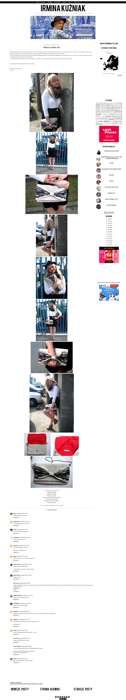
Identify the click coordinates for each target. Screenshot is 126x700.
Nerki (107, 113)
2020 (109, 223)
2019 (109, 225)
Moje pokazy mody (100, 113)
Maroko (107, 111)
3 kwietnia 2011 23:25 (24, 611)
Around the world (108, 103)
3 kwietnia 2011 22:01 (25, 603)
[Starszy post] (83, 692)
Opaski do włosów (117, 113)
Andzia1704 (16, 521)
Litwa (121, 110)
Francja (116, 106)
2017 (109, 229)
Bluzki (108, 104)
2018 (109, 227)
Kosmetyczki (119, 109)
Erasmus (103, 106)
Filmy (112, 106)
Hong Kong (108, 107)
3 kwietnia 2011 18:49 (24, 583)
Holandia (103, 107)
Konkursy (108, 109)
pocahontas (16, 537)
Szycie (118, 119)
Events (108, 106)
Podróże (112, 115)
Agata (14, 556)
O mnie (42, 2)
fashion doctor (16, 575)
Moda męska (111, 111)
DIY (121, 104)
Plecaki (108, 114)
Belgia (116, 103)
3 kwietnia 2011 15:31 (22, 529)
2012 (108, 240)
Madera (97, 111)
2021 (109, 221)
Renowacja (119, 116)
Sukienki (111, 119)
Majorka (101, 111)
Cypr (115, 104)
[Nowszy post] (19, 692)
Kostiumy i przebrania (101, 110)
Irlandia (97, 109)
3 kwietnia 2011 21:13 (27, 595)
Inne (113, 107)
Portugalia (108, 116)
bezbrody (15, 545)
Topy (97, 121)
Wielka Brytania (106, 123)
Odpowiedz (16, 517)
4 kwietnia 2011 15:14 (24, 638)
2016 (109, 232)
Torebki (61, 505)
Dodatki (47, 505)
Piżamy (105, 114)
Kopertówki (52, 505)
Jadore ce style (16, 564)
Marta (14, 513)
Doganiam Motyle (17, 595)
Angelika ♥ (16, 611)
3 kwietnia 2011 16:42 (21, 556)
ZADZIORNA (16, 603)
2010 (109, 245)
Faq (69, 2)
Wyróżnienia (116, 123)
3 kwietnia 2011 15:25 (24, 521)
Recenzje (114, 116)
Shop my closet (77, 2)
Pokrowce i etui (100, 116)
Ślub (121, 119)
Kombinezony (102, 109)
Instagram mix (118, 107)
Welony (100, 123)
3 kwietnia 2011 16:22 (23, 545)
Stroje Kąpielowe (104, 119)
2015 (109, 234)
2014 (109, 236)
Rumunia (97, 118)
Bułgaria (111, 104)
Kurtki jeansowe (115, 110)
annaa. (15, 529)
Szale (115, 119)
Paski (102, 114)
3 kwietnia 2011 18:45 (26, 575)
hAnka (14, 630)
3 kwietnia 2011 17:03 (26, 564)
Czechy (118, 104)
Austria (113, 103)
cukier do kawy (17, 646)
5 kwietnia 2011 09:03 (26, 646)
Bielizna (120, 103)
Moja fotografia (118, 111)
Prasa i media (57, 2)
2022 (109, 219)
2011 (109, 242)
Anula (14, 658)
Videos (64, 2)
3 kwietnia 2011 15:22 (22, 513)
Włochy (110, 123)
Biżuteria (98, 104)
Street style (98, 119)
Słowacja (109, 118)
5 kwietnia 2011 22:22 (22, 658)
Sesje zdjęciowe (103, 118)
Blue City (103, 104)
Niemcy (110, 113)
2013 (108, 238)
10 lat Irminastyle (100, 103)
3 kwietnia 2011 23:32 (22, 630)
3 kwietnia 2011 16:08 (24, 537)
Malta (104, 111)
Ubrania (106, 121)
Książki (108, 110)
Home (38, 2)
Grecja (120, 106)
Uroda (111, 121)
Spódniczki (119, 118)
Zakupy (101, 124)
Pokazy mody (119, 115)
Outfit (57, 505)
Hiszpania (98, 107)
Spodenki (113, 118)
